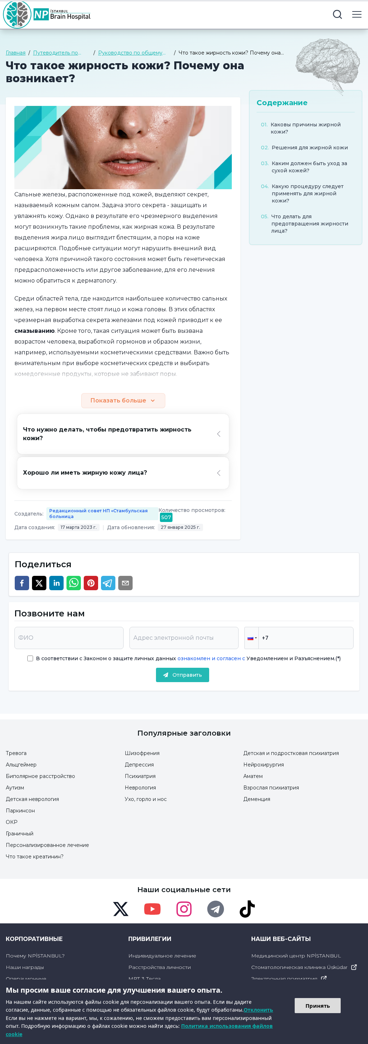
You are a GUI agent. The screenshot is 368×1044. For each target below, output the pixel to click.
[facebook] (22, 583)
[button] (251, 638)
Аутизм (15, 787)
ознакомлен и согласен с (210, 658)
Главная (16, 53)
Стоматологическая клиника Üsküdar (299, 967)
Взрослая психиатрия (271, 787)
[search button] (337, 14)
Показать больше (118, 400)
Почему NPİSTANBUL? (35, 955)
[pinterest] (91, 583)
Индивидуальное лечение (162, 955)
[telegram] (108, 583)
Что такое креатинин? (35, 856)
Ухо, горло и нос (146, 799)
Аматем (253, 776)
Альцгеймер (21, 764)
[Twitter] (120, 909)
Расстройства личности (159, 967)
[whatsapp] (73, 583)
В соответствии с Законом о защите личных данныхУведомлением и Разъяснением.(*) (188, 658)
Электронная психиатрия (284, 978)
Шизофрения (142, 753)
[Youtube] (152, 909)
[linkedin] (56, 583)
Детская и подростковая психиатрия (291, 753)
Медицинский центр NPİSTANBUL (296, 955)
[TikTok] (247, 909)
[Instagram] (184, 909)
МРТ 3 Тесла (144, 978)
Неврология (140, 787)
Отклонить (258, 1009)
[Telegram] (215, 909)
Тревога (16, 753)
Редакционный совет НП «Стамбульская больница (98, 513)
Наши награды (25, 967)
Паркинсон (20, 810)
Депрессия (139, 764)
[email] (125, 583)
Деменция (256, 799)
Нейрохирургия (263, 764)
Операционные (26, 978)
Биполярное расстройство (40, 776)
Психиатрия (140, 776)
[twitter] (39, 583)
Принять (317, 1005)
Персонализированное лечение (47, 845)
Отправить (187, 675)
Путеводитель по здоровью (55, 53)
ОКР (12, 822)
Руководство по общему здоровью (130, 53)
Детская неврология (32, 799)
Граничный (19, 833)
